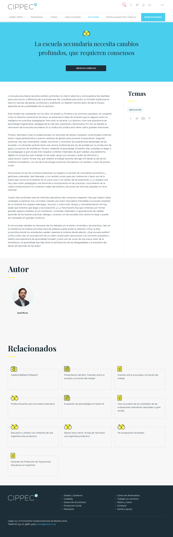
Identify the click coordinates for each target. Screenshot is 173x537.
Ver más (33, 379)
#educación (135, 110)
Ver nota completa (86, 68)
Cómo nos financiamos (128, 495)
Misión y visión (124, 502)
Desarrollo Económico (75, 502)
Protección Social (72, 505)
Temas (53, 17)
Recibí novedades (153, 17)
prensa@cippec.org (46, 524)
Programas (37, 17)
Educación (69, 509)
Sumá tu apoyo (124, 509)
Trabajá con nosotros (128, 499)
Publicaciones (73, 17)
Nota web (93, 17)
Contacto (122, 505)
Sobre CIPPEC (16, 17)
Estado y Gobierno (73, 495)
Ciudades (68, 499)
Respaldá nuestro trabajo (121, 17)
